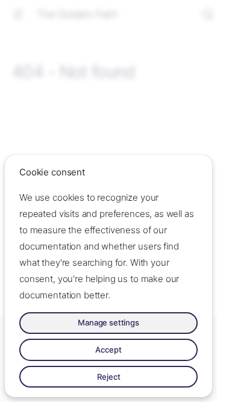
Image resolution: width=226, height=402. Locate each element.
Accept (108, 349)
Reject (109, 377)
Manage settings (108, 322)
